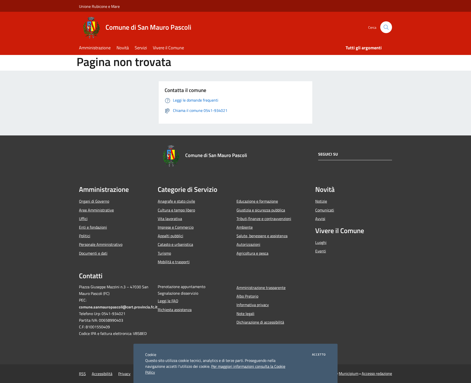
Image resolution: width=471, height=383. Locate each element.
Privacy (124, 374)
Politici (84, 236)
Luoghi (321, 242)
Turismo (164, 253)
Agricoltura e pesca (252, 253)
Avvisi (320, 219)
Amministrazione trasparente (261, 288)
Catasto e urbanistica (175, 244)
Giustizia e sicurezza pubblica (260, 210)
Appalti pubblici (170, 236)
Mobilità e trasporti (174, 262)
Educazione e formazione (257, 201)
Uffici (83, 219)
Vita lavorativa (170, 219)
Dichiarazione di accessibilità (260, 322)
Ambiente (244, 227)
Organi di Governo (94, 201)
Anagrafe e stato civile (176, 201)
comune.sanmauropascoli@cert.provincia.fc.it (118, 307)
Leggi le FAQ (168, 301)
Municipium (348, 373)
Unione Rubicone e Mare (99, 6)
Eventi (320, 251)
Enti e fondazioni (93, 227)
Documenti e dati (93, 253)
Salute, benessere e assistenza (262, 236)
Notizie (321, 201)
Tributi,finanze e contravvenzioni (263, 219)
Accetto (319, 354)
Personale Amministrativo (100, 244)
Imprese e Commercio (176, 227)
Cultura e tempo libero (176, 210)
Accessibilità (102, 374)
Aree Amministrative (96, 210)
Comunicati (324, 210)
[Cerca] (386, 27)
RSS (82, 374)
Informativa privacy (252, 305)
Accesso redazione (377, 373)
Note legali (245, 314)
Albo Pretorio (247, 296)
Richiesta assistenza (175, 310)
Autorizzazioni (248, 244)
